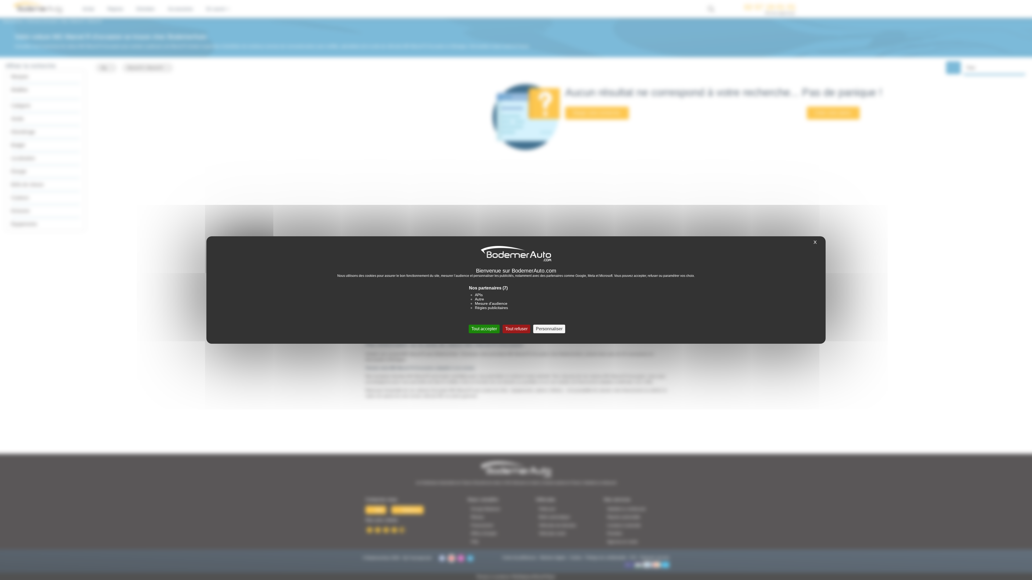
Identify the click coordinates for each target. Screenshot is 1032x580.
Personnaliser (549, 329)
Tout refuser (516, 329)
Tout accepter (484, 329)
